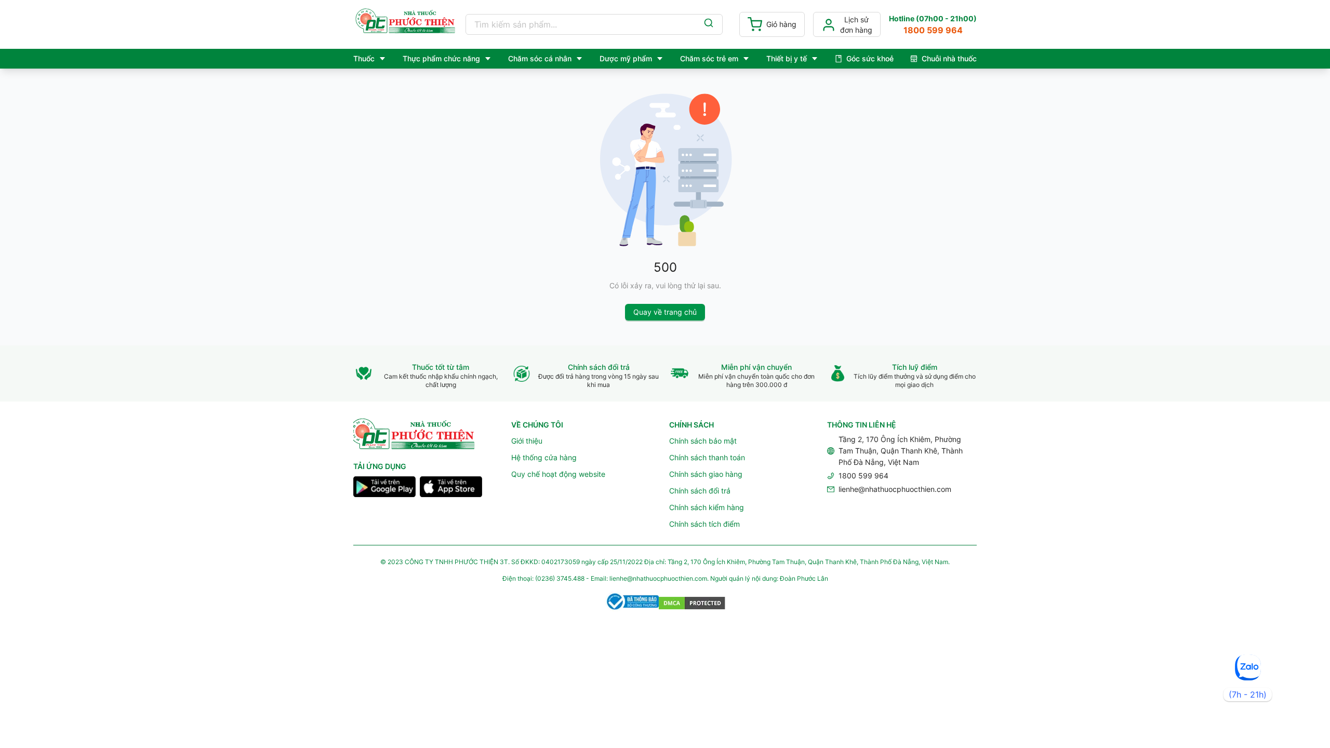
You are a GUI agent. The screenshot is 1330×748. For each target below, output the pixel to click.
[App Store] (451, 488)
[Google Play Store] (384, 488)
